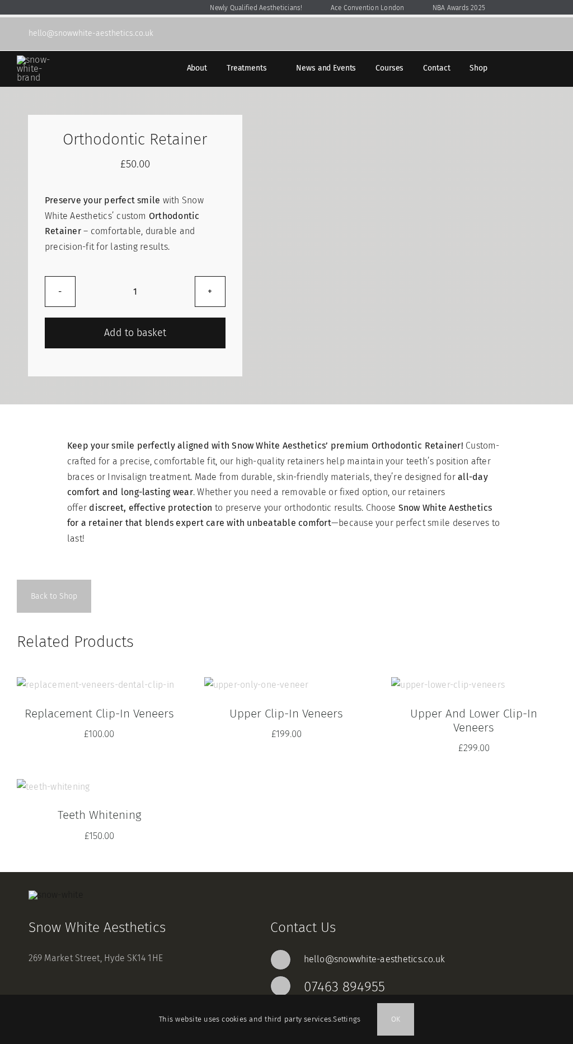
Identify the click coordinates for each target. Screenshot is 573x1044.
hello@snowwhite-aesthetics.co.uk (374, 959)
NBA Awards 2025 (441, 8)
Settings (348, 1019)
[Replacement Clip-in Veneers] (95, 684)
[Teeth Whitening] (53, 786)
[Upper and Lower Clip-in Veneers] (448, 684)
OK (395, 1019)
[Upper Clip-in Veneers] (256, 684)
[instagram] (552, 33)
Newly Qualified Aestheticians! (239, 8)
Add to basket (135, 333)
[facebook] (535, 33)
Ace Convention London (350, 8)
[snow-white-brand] (36, 59)
